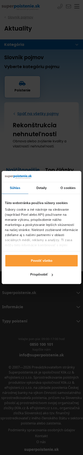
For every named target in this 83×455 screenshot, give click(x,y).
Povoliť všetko (41, 260)
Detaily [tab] (41, 188)
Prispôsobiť (39, 274)
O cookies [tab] (68, 188)
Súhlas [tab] (15, 188)
